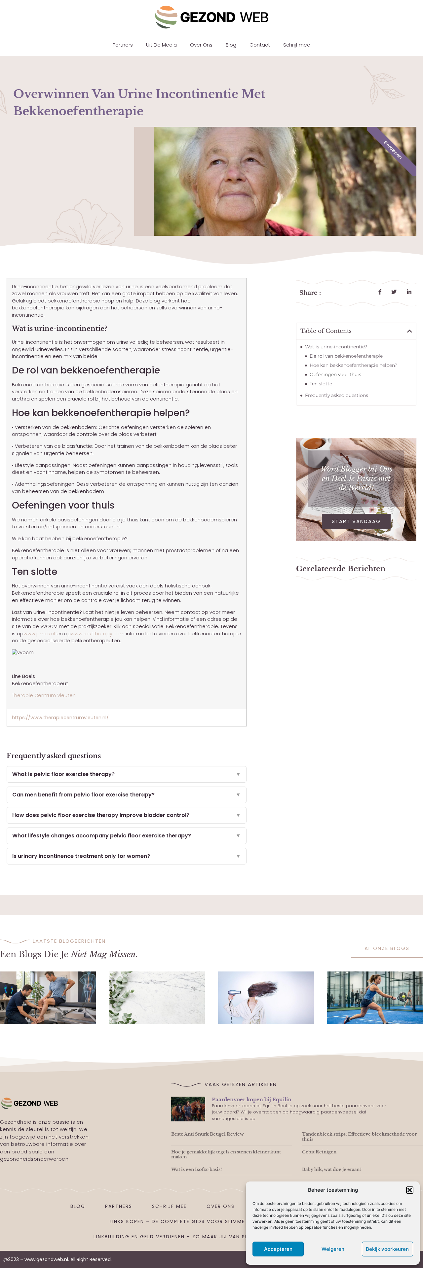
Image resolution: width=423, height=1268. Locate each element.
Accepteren (278, 1249)
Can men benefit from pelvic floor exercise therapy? (126, 794)
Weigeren (333, 1249)
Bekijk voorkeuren (387, 1249)
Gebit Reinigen (319, 1152)
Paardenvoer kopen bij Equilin (251, 1099)
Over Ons (201, 44)
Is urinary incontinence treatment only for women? (126, 856)
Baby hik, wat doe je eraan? (331, 1169)
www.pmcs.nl (39, 633)
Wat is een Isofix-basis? (196, 1169)
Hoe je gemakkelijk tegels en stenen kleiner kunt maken (226, 1154)
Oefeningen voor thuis (335, 374)
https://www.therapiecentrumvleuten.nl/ (60, 717)
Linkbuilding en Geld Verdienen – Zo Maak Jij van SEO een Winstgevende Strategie (217, 1236)
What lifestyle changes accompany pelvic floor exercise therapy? (126, 835)
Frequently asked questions (336, 395)
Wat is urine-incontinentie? (336, 347)
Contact (260, 44)
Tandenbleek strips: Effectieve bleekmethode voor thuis (359, 1136)
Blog (231, 44)
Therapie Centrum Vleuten (44, 695)
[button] (409, 1190)
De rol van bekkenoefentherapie (346, 356)
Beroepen (393, 149)
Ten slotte (321, 384)
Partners (123, 44)
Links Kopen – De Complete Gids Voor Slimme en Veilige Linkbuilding (211, 1221)
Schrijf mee (296, 44)
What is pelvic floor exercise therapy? (126, 774)
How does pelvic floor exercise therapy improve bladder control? (126, 815)
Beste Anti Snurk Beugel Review (207, 1134)
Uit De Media (161, 44)
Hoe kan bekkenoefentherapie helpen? (353, 365)
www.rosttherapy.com (98, 633)
